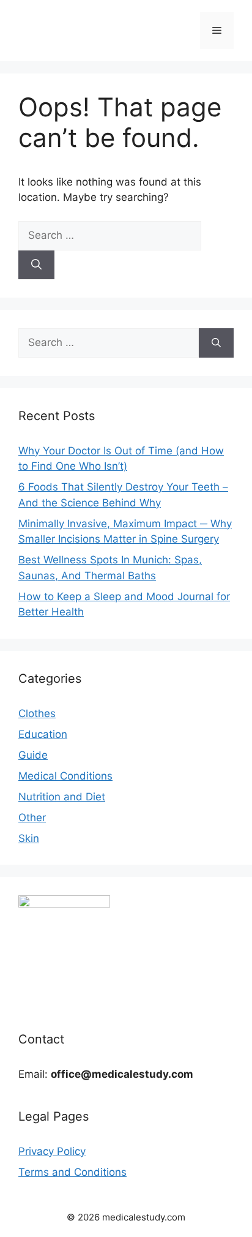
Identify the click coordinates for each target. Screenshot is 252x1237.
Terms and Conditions (72, 1172)
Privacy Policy (52, 1151)
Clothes (37, 713)
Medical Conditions (65, 776)
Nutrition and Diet (61, 797)
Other (32, 817)
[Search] (36, 265)
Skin (28, 838)
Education (42, 734)
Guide (33, 755)
